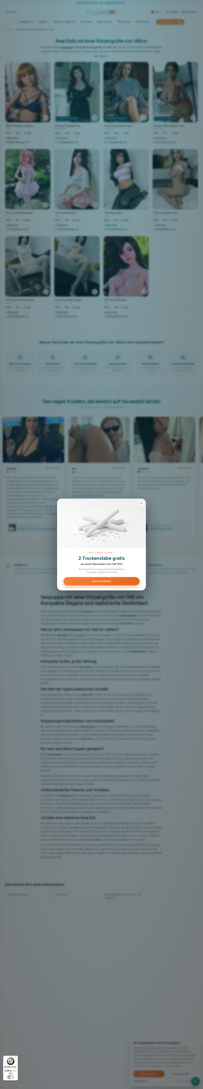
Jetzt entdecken (101, 581)
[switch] (10, 1077)
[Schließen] (141, 503)
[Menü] (16, 1058)
